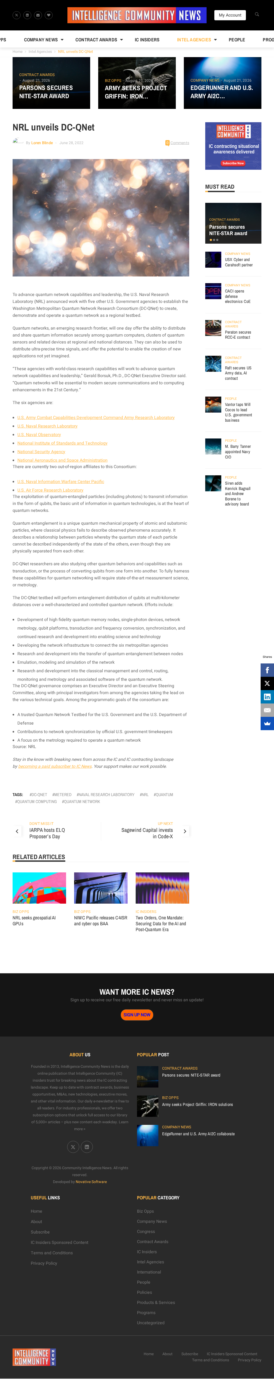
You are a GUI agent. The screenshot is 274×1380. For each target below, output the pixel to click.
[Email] (267, 710)
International (149, 1272)
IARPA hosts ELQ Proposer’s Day (47, 833)
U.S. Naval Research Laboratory (47, 426)
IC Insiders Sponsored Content (59, 1242)
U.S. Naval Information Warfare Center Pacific (60, 482)
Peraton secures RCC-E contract (238, 334)
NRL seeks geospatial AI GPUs (34, 920)
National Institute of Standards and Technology (62, 443)
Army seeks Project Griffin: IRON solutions (136, 92)
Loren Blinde (42, 143)
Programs (146, 1313)
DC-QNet (39, 794)
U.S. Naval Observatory (39, 435)
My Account (230, 15)
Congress (146, 1231)
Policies (144, 1292)
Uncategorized (151, 1323)
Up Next (165, 824)
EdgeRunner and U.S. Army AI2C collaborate (222, 92)
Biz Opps (113, 81)
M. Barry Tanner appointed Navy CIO (238, 451)
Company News (41, 39)
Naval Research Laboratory (107, 794)
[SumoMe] (267, 723)
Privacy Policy (44, 1263)
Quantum (164, 794)
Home (17, 51)
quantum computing (37, 801)
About (36, 1222)
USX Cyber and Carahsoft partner (239, 262)
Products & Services (156, 1302)
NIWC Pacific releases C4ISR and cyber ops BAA (100, 920)
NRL (145, 794)
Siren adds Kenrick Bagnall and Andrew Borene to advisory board (237, 493)
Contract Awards (96, 39)
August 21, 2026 (36, 80)
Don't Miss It (41, 824)
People (237, 39)
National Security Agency (41, 452)
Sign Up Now (137, 1015)
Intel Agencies (194, 39)
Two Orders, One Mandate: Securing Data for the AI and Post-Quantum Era (161, 923)
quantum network (82, 801)
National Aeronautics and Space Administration (62, 460)
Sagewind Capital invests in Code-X (147, 833)
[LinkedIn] (267, 696)
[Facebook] (267, 670)
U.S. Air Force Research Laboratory (50, 490)
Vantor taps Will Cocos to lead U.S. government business (238, 412)
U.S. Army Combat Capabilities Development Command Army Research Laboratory (96, 417)
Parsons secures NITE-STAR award (46, 92)
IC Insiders (147, 39)
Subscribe (40, 1232)
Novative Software (91, 1182)
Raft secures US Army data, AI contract (238, 373)
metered (62, 794)
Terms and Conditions (52, 1253)
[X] (267, 683)
